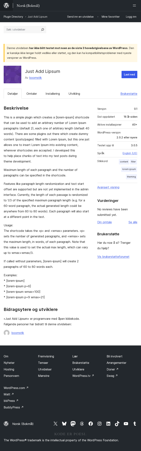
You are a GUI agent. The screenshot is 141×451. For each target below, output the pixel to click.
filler (133, 161)
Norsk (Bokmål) (23, 424)
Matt (9, 394)
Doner (113, 369)
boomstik (35, 77)
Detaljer (13, 93)
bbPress (11, 401)
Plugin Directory (13, 16)
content (124, 161)
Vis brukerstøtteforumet (113, 256)
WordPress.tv (83, 376)
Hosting (9, 369)
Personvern (11, 376)
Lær (75, 356)
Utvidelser (45, 369)
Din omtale (104, 222)
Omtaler (31, 93)
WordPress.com (16, 388)
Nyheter (9, 363)
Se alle (133, 222)
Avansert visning (108, 187)
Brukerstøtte (128, 93)
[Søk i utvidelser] (42, 29)
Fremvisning (46, 356)
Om (6, 356)
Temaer (43, 363)
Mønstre (43, 376)
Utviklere (78, 369)
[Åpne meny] (135, 5)
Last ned (129, 74)
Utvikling (74, 93)
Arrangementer (116, 363)
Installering (53, 93)
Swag (112, 376)
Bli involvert (114, 356)
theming (131, 176)
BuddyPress (14, 407)
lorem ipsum (129, 169)
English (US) (130, 153)
